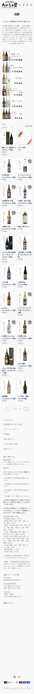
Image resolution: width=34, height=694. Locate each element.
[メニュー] (31, 5)
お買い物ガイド (8, 439)
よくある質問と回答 (10, 444)
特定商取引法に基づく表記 (12, 424)
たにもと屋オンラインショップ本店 (19, 688)
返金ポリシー (8, 449)
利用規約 (6, 434)
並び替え (4, 124)
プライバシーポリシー (11, 429)
